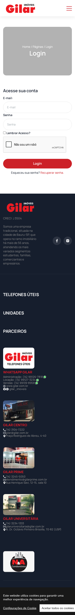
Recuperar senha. (52, 173)
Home (26, 47)
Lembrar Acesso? (18, 133)
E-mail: (8, 98)
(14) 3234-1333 (15, 523)
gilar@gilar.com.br (17, 432)
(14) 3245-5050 (15, 476)
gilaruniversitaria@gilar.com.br (25, 526)
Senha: (8, 115)
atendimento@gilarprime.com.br (26, 479)
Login (37, 163)
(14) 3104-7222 (15, 429)
